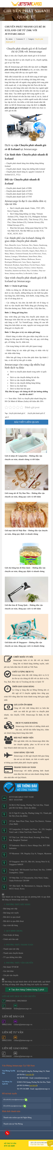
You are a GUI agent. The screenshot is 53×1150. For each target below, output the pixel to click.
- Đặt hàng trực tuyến (10, 913)
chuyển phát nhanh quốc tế (36, 413)
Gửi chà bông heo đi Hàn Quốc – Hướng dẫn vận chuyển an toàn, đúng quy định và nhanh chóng (25, 569)
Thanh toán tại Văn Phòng (13, 1124)
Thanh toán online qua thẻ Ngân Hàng (17, 1117)
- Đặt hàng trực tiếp (9, 909)
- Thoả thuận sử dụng (10, 935)
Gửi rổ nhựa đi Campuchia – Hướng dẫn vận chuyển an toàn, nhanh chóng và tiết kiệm (23, 457)
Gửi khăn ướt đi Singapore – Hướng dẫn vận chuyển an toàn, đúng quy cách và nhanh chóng (24, 644)
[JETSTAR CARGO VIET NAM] (26, 3)
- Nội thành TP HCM (10, 967)
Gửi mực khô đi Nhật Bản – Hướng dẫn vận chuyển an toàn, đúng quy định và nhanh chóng (26, 532)
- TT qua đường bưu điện (12, 957)
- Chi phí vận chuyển (10, 975)
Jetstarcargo (15, 67)
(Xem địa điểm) (30, 808)
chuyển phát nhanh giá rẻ (17, 413)
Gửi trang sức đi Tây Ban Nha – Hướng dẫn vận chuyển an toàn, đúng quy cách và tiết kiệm (25, 495)
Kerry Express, (13, 211)
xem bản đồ (29, 1075)
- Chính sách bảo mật (10, 939)
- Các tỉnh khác (8, 971)
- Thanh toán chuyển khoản (12, 953)
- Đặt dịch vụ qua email (11, 917)
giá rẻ (7, 417)
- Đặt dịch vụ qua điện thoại (13, 921)
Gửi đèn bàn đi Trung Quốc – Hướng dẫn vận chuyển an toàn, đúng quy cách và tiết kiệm (24, 607)
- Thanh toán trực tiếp (10, 949)
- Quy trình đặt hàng (10, 925)
